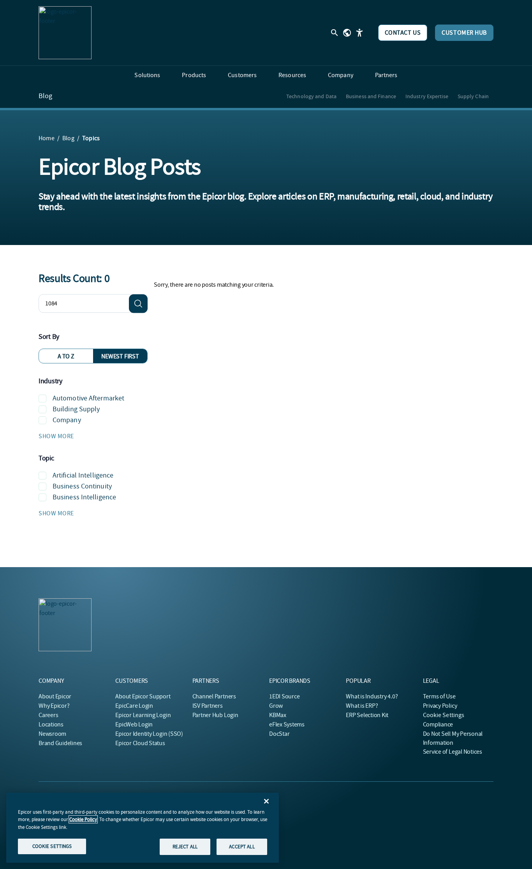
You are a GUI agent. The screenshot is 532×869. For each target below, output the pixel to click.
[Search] (138, 303)
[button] (93, 436)
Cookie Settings (444, 715)
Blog (45, 96)
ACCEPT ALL (241, 846)
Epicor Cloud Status (140, 743)
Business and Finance (371, 96)
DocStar (279, 734)
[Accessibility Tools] (359, 33)
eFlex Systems (287, 724)
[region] (142, 828)
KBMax (277, 715)
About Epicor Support (142, 696)
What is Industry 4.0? (372, 696)
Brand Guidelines (60, 743)
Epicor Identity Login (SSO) (149, 734)
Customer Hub (464, 33)
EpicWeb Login (134, 724)
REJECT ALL (185, 846)
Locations (51, 724)
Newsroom (52, 734)
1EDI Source (284, 696)
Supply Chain (473, 96)
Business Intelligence (84, 497)
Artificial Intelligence (83, 475)
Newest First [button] (120, 356)
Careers (48, 715)
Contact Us (403, 33)
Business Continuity (82, 486)
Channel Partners (214, 696)
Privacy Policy (440, 706)
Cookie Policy (83, 819)
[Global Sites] (347, 33)
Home (47, 138)
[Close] (266, 801)
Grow (276, 706)
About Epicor (55, 696)
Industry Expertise (426, 96)
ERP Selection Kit (367, 715)
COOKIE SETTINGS (52, 846)
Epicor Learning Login (143, 715)
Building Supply (76, 409)
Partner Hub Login (215, 715)
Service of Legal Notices (452, 752)
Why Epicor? (54, 706)
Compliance (438, 724)
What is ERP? (362, 706)
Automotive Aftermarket (88, 398)
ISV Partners (207, 706)
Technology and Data (311, 96)
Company (67, 420)
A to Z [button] (66, 356)
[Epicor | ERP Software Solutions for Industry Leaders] (65, 32)
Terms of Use (439, 696)
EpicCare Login (134, 706)
